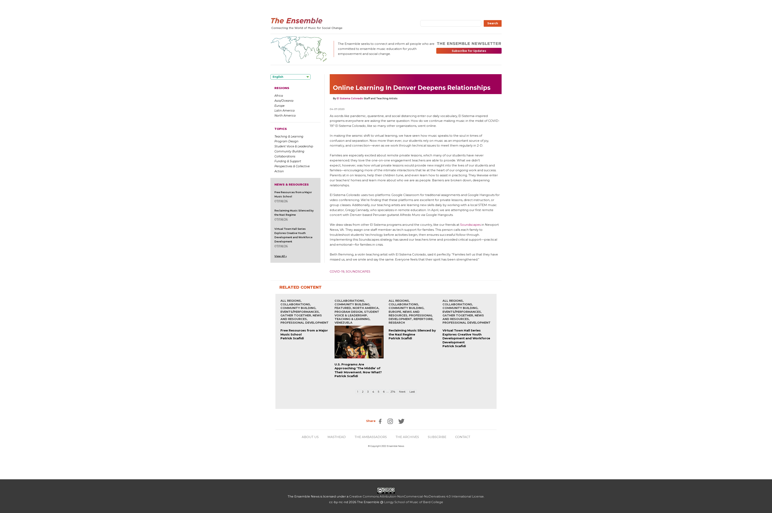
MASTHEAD (336, 437)
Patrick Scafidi (292, 338)
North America (285, 115)
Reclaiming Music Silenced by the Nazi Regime (412, 332)
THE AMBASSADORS (371, 437)
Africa (278, 95)
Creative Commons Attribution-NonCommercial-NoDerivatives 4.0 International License (416, 496)
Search (492, 23)
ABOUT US (310, 437)
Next (402, 391)
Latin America (284, 110)
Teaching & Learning (288, 136)
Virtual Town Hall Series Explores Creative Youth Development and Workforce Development (466, 336)
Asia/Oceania (283, 101)
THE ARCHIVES (407, 437)
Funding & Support (287, 161)
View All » (280, 256)
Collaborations (284, 156)
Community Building (289, 151)
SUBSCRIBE (437, 437)
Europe (279, 106)
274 (392, 391)
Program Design (286, 141)
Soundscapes (470, 225)
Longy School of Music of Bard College (413, 502)
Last (412, 391)
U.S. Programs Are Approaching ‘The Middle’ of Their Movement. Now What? (358, 368)
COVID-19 (337, 271)
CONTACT (462, 437)
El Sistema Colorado (350, 98)
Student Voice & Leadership (293, 146)
